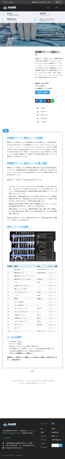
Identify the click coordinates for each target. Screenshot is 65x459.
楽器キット (43, 86)
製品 (6, 38)
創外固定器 (55, 432)
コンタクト (44, 447)
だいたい (43, 436)
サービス (43, 440)
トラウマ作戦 (48, 88)
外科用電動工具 (56, 440)
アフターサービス (46, 218)
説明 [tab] (5, 131)
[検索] (60, 445)
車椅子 (54, 429)
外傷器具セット (41, 88)
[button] (48, 7)
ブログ (43, 443)
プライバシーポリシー (9, 2)
